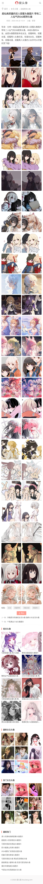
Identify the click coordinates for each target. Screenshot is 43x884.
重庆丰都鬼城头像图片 (9, 866)
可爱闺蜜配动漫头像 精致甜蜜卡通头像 (15, 699)
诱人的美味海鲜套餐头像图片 (12, 836)
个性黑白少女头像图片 (15, 621)
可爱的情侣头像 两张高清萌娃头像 (14, 858)
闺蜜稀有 (17, 608)
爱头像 (19, 879)
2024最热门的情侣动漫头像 (11, 851)
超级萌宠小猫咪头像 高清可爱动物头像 (15, 862)
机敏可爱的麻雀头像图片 (10, 855)
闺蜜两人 (36, 608)
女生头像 (14, 8)
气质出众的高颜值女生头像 (7, 745)
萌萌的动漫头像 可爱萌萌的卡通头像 (35, 745)
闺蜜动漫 (26, 608)
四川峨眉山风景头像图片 (10, 847)
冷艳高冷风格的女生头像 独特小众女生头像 (23, 617)
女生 (9, 608)
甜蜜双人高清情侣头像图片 (11, 840)
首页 (6, 8)
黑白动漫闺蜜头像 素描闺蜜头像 (13, 722)
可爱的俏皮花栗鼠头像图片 (11, 844)
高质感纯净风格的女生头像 (21, 745)
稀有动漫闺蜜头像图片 (30, 653)
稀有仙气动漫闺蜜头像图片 (11, 676)
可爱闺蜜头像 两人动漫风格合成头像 (15, 653)
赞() (21, 613)
